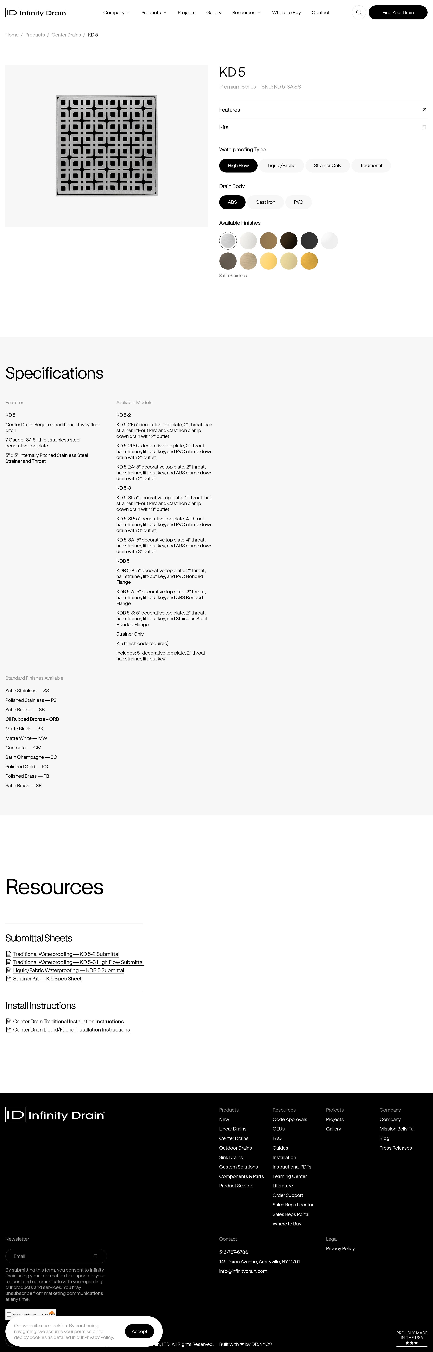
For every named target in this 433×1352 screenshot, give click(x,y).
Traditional (371, 165)
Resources (259, 12)
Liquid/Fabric (281, 165)
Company (128, 12)
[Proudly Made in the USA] (412, 1338)
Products (165, 12)
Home (12, 34)
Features (229, 109)
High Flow (238, 165)
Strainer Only (327, 165)
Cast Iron (265, 202)
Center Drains (66, 34)
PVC (298, 202)
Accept (139, 1331)
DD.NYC (262, 1344)
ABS (232, 202)
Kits (223, 127)
